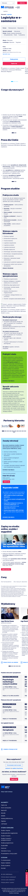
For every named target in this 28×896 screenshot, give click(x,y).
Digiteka (3, 821)
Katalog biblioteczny (7, 818)
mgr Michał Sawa (7, 621)
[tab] (12, 81)
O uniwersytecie (5, 860)
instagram (11, 794)
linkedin (5, 794)
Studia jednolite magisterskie (9, 833)
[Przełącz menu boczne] (26, 7)
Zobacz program (8, 268)
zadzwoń (7, 768)
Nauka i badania (5, 863)
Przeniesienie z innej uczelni (9, 853)
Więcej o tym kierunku (10, 718)
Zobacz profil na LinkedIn (10, 662)
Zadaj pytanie (14, 59)
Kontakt (3, 868)
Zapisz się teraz (12, 587)
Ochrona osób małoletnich (8, 879)
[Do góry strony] (25, 891)
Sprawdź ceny (6, 54)
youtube (14, 794)
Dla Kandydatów (6, 582)
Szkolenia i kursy (6, 851)
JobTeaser (4, 824)
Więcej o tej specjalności (11, 695)
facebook (2, 794)
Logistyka (9, 14)
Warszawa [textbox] (4, 3)
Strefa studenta (5, 865)
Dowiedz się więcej (8, 381)
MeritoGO (4, 810)
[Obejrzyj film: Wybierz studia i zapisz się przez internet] (14, 541)
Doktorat (3, 848)
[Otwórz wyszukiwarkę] (22, 7)
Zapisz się (22, 2)
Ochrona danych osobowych (8, 877)
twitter (8, 794)
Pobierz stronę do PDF (10, 749)
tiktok (17, 794)
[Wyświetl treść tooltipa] (7, 28)
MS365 (3, 816)
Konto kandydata (6, 807)
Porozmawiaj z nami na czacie (14, 765)
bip (2, 797)
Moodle (3, 813)
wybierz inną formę (17, 768)
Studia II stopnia (5, 835)
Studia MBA (4, 845)
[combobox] (8, 3)
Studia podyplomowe (7, 843)
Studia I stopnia (5, 830)
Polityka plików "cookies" (7, 882)
